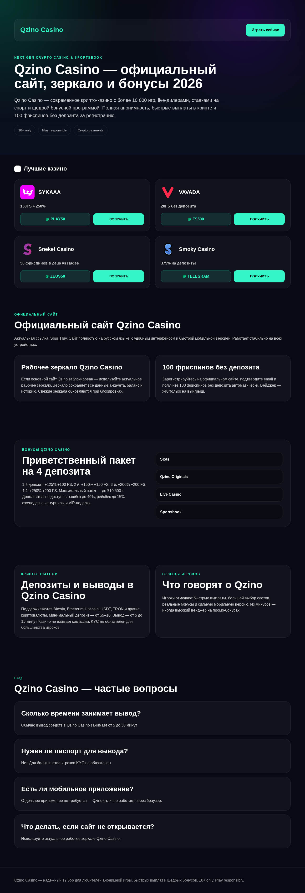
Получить (118, 219)
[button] (55, 219)
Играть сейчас (265, 30)
